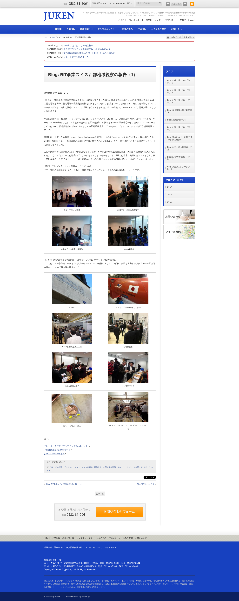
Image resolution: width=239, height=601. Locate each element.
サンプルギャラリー (85, 538)
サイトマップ (110, 547)
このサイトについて (93, 547)
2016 (169, 194)
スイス (47, 470)
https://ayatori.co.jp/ (82, 597)
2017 (169, 187)
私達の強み (101, 538)
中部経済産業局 (109, 467)
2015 (169, 202)
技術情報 (113, 538)
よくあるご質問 (126, 538)
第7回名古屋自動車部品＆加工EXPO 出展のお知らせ (89, 53)
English (191, 20)
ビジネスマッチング (72, 467)
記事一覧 (100, 494)
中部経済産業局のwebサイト (57, 450)
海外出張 (58, 467)
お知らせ (122, 20)
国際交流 (97, 467)
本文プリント (189, 37)
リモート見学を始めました (76, 57)
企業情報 (56, 538)
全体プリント (176, 37)
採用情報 (48, 547)
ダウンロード (171, 20)
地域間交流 (138, 467)
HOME (47, 538)
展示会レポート (136, 20)
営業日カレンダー (154, 20)
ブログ (183, 20)
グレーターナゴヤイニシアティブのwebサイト (66, 446)
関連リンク (59, 547)
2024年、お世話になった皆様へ (78, 45)
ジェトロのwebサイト (54, 453)
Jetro (151, 467)
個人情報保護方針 (74, 547)
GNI (51, 467)
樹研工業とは (68, 538)
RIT (145, 467)
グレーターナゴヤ (125, 467)
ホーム (46, 37)
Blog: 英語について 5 (145, 484)
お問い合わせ (141, 538)
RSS (192, 4)
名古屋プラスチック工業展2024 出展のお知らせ (86, 49)
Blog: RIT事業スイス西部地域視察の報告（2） (64, 484)
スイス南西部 (87, 467)
